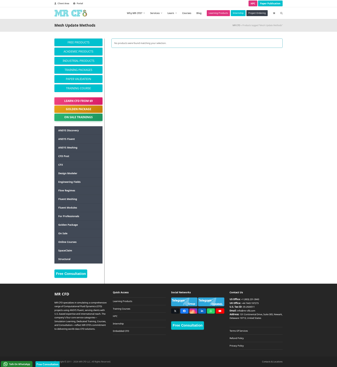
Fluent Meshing (67, 199)
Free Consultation (71, 274)
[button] (274, 13)
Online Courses (67, 242)
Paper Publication (270, 3)
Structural (64, 259)
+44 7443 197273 (250, 303)
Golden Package (78, 109)
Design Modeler (67, 173)
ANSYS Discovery (68, 130)
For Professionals (68, 216)
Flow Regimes (66, 190)
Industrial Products (78, 61)
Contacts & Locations (272, 361)
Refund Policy (237, 338)
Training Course (78, 88)
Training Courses (121, 308)
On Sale (62, 233)
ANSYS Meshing (67, 147)
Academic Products (78, 51)
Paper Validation (78, 79)
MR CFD (236, 25)
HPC (253, 3)
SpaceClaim (65, 250)
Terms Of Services (239, 330)
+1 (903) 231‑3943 (250, 299)
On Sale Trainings (78, 117)
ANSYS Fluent (66, 139)
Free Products (79, 42)
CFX (60, 164)
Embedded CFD (121, 331)
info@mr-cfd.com (246, 310)
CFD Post (63, 156)
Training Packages (78, 70)
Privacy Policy (237, 345)
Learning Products (122, 301)
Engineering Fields (69, 182)
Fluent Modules (67, 207)
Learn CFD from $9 (78, 101)
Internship (118, 323)
